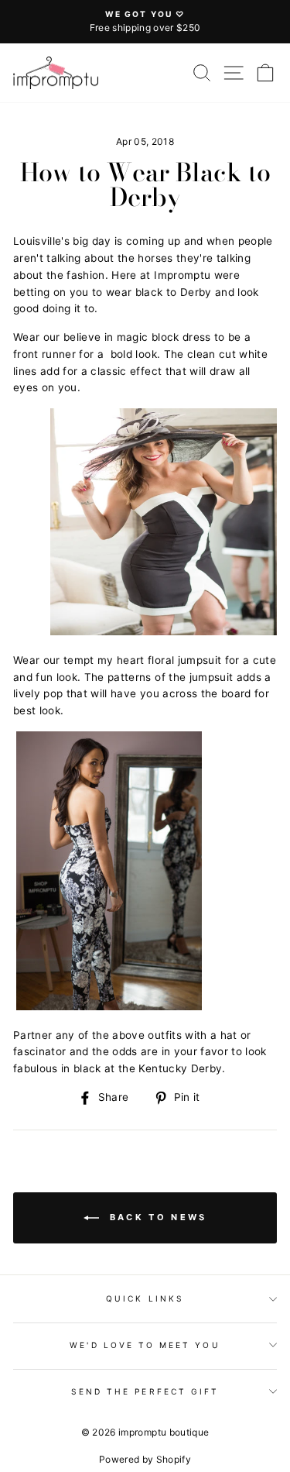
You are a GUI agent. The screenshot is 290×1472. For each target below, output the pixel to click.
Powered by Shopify (145, 1459)
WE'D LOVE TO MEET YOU (145, 1345)
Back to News (156, 1217)
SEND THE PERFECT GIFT (145, 1391)
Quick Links (145, 1298)
